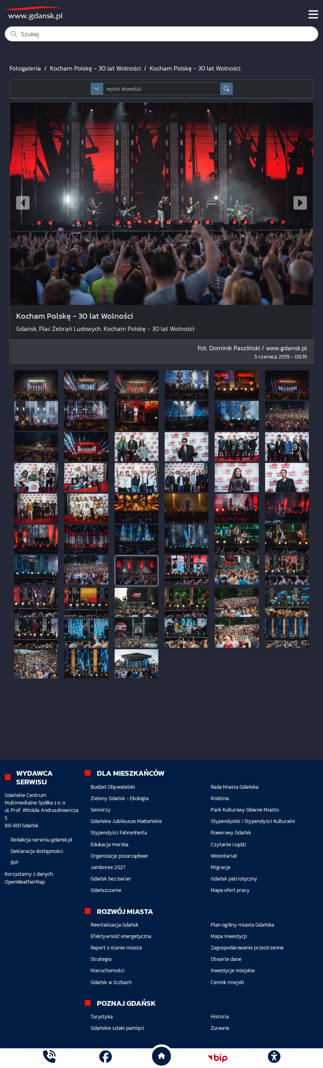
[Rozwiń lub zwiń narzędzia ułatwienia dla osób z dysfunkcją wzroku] (274, 1058)
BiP (15, 862)
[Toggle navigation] (313, 14)
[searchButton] (226, 89)
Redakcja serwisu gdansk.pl (41, 839)
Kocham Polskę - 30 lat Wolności (95, 68)
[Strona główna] (49, 1058)
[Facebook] (105, 1058)
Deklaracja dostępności (37, 851)
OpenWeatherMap (25, 882)
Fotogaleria (25, 68)
